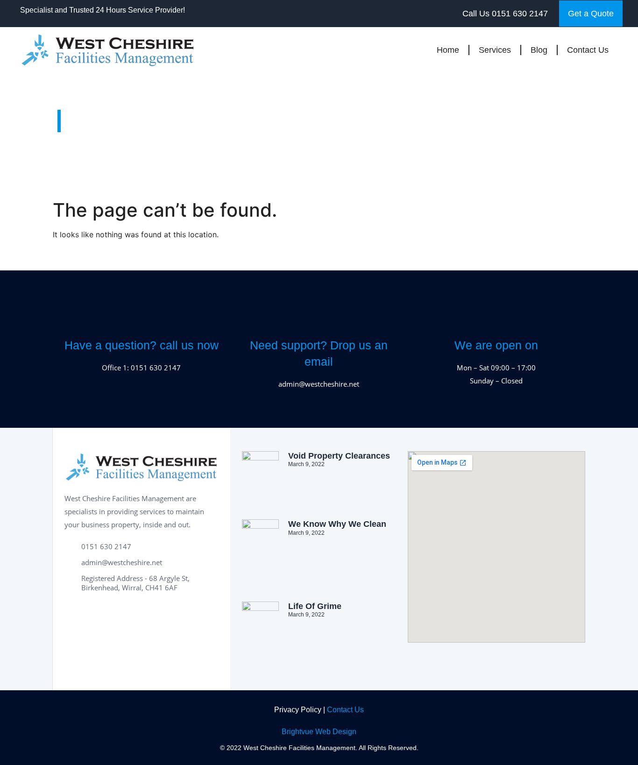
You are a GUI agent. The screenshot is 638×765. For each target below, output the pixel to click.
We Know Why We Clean (337, 524)
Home (448, 50)
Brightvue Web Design (319, 732)
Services (495, 50)
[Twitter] (94, 611)
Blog (539, 50)
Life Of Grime (314, 606)
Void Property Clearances (339, 455)
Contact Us (588, 50)
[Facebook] (73, 611)
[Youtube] (137, 611)
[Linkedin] (115, 611)
